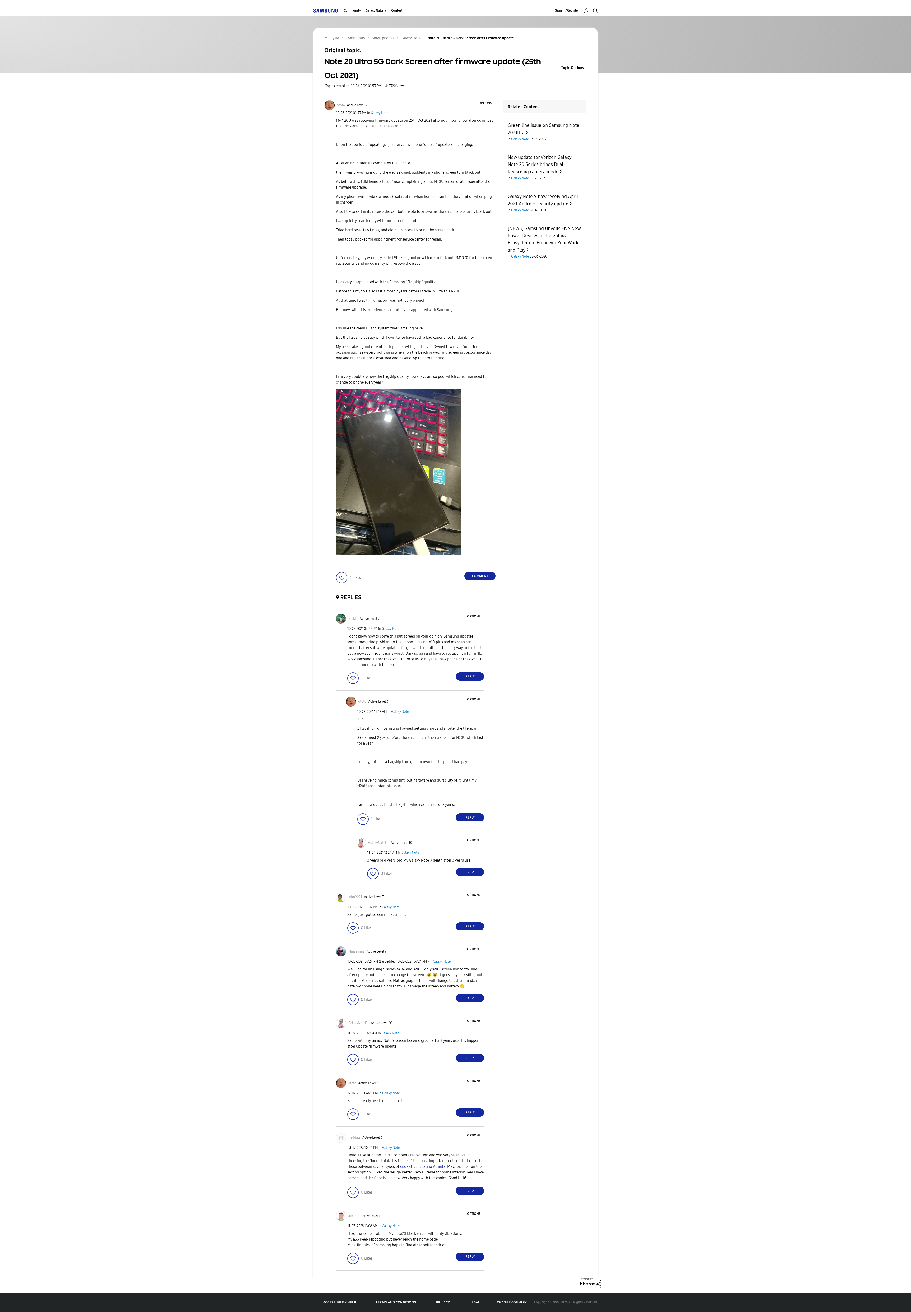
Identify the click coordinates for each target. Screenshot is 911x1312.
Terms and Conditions (396, 1302)
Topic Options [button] (572, 67)
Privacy (443, 1302)
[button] (487, 103)
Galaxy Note (379, 113)
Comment (480, 576)
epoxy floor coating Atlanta (422, 1166)
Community (352, 11)
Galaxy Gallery (376, 11)
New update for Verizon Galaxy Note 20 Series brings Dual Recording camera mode (539, 164)
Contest (396, 11)
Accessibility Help (339, 1302)
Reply (470, 676)
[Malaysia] (325, 10)
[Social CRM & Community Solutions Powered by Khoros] (590, 1282)
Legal (475, 1302)
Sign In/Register (567, 11)
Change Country (512, 1302)
